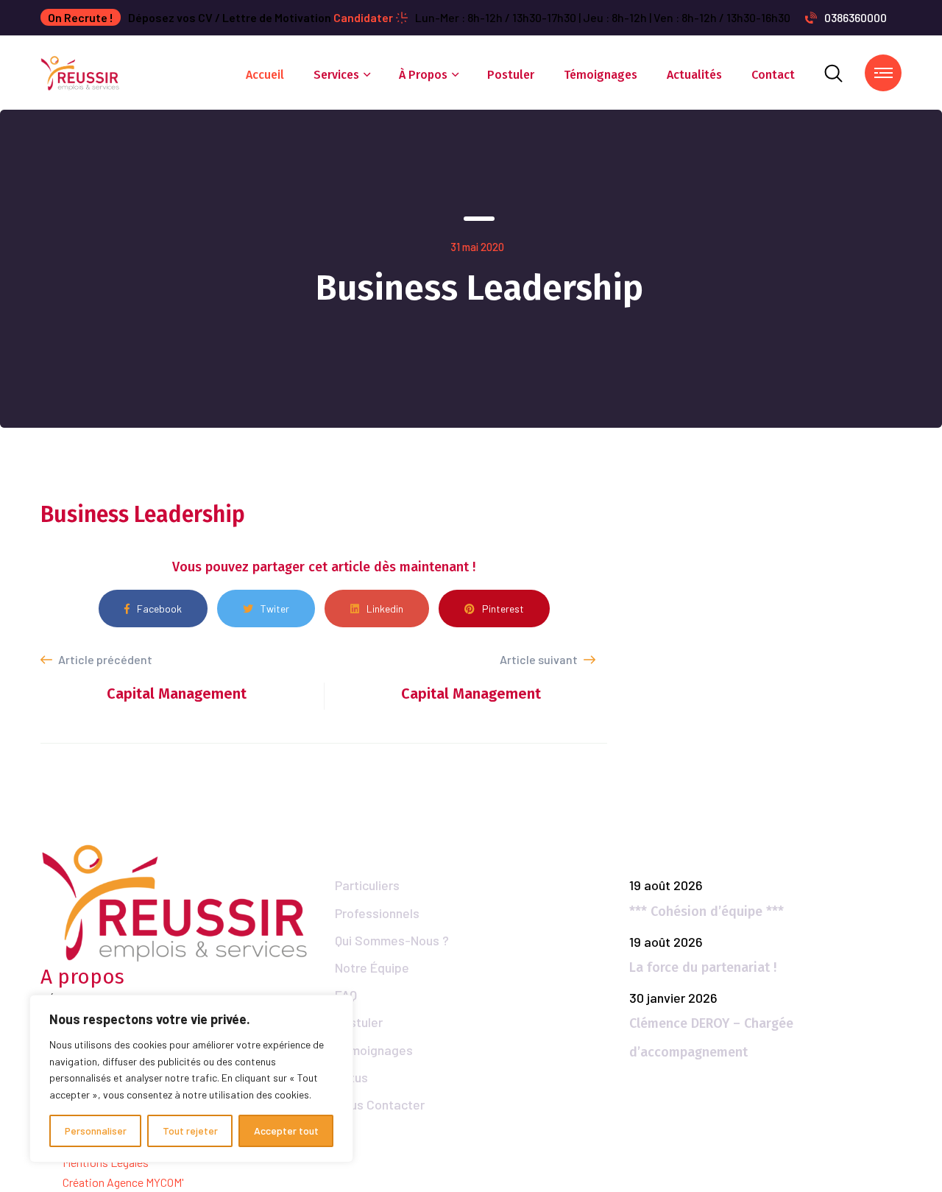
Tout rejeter (190, 1130)
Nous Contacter (380, 1104)
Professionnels (377, 913)
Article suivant (540, 659)
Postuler (510, 75)
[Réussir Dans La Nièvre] (80, 71)
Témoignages (600, 75)
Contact (773, 75)
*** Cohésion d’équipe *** (706, 911)
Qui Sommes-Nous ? (392, 940)
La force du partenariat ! (702, 967)
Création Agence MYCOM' (123, 1182)
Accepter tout (286, 1130)
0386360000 (855, 17)
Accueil (265, 75)
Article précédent (104, 659)
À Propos (423, 75)
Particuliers (367, 885)
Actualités (694, 75)
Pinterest (503, 608)
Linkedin (384, 608)
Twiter (275, 608)
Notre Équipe (372, 967)
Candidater (363, 17)
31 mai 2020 (477, 246)
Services (336, 75)
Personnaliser (96, 1130)
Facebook (159, 608)
